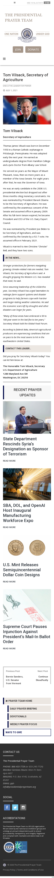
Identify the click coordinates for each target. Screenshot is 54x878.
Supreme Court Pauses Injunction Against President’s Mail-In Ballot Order (26, 634)
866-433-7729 (18, 766)
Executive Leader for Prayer (17, 86)
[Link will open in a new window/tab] (7, 807)
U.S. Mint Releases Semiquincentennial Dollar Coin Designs (22, 569)
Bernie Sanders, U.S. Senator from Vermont (14, 680)
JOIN (18, 49)
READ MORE (9, 461)
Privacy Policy (9, 869)
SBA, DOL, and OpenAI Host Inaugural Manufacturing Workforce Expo (24, 513)
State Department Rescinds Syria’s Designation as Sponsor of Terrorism (25, 446)
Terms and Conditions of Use (30, 869)
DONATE (33, 49)
